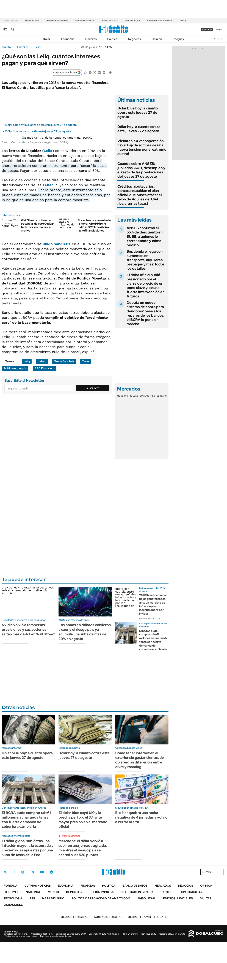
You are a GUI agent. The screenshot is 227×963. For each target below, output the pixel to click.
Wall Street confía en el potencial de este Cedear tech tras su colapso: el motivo (37, 225)
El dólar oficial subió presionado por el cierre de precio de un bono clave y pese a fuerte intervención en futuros (146, 285)
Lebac (48, 185)
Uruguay (178, 39)
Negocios (134, 39)
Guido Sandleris (57, 244)
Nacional (33, 892)
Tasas (85, 361)
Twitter (5, 872)
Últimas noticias (37, 885)
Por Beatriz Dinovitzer (149, 618)
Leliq (37, 47)
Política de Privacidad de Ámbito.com (100, 898)
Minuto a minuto (71, 835)
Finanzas (91, 39)
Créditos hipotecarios (57, 20)
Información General (138, 892)
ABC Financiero (45, 368)
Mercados (162, 885)
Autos (167, 892)
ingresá (219, 29)
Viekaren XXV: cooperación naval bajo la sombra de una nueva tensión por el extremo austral (141, 147)
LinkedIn (32, 872)
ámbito (6, 47)
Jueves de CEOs (109, 20)
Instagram (22, 872)
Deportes (74, 892)
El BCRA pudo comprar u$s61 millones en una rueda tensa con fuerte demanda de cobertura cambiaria (153, 640)
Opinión (156, 39)
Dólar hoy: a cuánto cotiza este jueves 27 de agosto (38, 131)
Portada (10, 885)
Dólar (46, 39)
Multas (205, 898)
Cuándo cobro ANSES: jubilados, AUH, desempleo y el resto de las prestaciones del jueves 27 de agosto (141, 170)
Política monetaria (15, 368)
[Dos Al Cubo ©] (206, 933)
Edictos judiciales (178, 898)
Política (112, 39)
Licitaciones (13, 905)
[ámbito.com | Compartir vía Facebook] (90, 72)
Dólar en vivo (32, 20)
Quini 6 (182, 20)
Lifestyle (11, 892)
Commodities (147, 396)
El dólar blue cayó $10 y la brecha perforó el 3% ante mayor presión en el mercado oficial (83, 819)
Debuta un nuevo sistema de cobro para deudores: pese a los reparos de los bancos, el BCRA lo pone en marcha (145, 313)
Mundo (53, 892)
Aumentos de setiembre (159, 20)
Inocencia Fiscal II (84, 20)
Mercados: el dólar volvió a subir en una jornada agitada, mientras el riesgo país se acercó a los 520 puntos (83, 848)
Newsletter (218, 39)
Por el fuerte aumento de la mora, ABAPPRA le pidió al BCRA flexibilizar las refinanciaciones (94, 225)
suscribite (207, 29)
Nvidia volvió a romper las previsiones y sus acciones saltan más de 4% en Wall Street (28, 629)
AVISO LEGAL (146, 898)
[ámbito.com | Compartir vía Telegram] (104, 72)
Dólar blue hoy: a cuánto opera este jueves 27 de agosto (41, 125)
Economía (67, 39)
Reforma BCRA (132, 20)
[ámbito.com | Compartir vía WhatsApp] (85, 72)
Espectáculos (190, 892)
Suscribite (92, 388)
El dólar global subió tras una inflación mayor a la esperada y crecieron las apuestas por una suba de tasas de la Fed (28, 848)
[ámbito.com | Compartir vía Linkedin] (99, 72)
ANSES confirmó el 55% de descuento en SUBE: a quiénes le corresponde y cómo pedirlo (145, 236)
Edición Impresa (101, 892)
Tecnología (13, 898)
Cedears (162, 396)
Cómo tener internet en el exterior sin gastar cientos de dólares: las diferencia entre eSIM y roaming (139, 760)
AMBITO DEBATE (147, 917)
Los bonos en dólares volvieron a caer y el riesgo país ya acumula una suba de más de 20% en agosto (85, 632)
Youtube (42, 872)
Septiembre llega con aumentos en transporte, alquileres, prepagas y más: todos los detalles (146, 260)
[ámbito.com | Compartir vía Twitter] (94, 72)
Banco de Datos (135, 885)
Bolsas (133, 396)
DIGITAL (74, 917)
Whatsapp (51, 872)
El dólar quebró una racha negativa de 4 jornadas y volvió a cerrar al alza (141, 817)
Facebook (14, 872)
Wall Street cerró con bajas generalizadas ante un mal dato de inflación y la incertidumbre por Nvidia (153, 604)
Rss (32, 898)
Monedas (122, 396)
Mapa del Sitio (53, 898)
